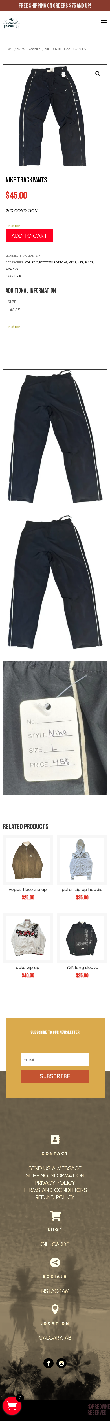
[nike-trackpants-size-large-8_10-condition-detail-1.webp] (55, 793)
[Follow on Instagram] (61, 1363)
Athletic (31, 262)
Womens (12, 269)
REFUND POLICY (55, 1197)
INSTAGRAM (55, 1291)
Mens (72, 262)
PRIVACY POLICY (55, 1182)
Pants (89, 262)
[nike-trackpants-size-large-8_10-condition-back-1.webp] (55, 501)
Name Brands (29, 49)
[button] (98, 74)
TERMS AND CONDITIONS (55, 1190)
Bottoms (46, 262)
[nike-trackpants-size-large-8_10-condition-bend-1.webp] (55, 647)
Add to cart (29, 235)
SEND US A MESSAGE (55, 1168)
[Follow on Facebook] (48, 1363)
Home (8, 49)
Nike (48, 49)
